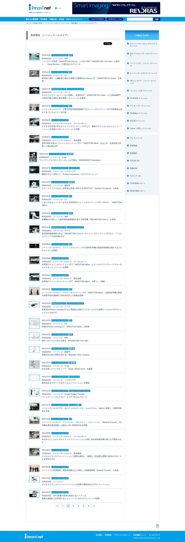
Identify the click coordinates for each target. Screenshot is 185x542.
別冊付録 (133, 168)
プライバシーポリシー (122, 535)
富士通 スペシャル (137, 121)
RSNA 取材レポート (138, 191)
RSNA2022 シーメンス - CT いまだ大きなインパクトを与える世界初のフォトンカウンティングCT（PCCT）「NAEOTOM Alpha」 (82, 202)
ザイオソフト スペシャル (140, 106)
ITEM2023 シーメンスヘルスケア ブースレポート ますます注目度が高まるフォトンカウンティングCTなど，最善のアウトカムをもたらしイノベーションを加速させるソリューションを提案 (82, 126)
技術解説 (133, 153)
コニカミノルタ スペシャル (141, 91)
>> (94, 506)
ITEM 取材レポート (138, 183)
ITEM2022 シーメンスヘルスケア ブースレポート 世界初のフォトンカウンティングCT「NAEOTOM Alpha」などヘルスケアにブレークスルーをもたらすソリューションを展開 (82, 264)
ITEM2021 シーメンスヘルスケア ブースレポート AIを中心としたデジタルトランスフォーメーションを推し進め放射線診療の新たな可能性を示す (81, 439)
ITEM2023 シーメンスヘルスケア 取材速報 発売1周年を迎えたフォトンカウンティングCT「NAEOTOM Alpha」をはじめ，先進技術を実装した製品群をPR (81, 143)
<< (57, 506)
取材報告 (43, 19)
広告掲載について (139, 535)
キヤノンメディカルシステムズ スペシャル (143, 45)
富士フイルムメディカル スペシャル (143, 55)
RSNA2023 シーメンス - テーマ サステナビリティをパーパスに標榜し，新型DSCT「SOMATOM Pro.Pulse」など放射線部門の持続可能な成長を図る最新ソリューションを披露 (81, 95)
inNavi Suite (37, 23)
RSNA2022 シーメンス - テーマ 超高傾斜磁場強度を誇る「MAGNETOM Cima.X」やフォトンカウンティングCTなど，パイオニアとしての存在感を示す (81, 233)
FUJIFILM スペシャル (138, 98)
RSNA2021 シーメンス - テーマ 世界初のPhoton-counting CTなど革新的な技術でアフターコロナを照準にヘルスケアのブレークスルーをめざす (82, 309)
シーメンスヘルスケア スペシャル (56, 23)
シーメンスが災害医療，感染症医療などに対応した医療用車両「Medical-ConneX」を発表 (80, 470)
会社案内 (99, 535)
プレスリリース (136, 138)
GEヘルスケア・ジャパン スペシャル (143, 82)
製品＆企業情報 (32, 19)
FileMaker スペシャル (138, 113)
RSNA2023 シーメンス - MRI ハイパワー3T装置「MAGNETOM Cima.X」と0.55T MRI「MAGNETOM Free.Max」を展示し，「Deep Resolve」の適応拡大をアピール (81, 61)
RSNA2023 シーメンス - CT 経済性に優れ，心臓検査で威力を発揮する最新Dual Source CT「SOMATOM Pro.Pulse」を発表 (81, 78)
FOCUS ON (134, 161)
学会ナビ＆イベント (74, 19)
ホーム (59, 8)
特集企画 (53, 19)
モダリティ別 (135, 176)
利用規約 (108, 535)
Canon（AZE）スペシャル (140, 128)
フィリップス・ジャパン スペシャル (143, 64)
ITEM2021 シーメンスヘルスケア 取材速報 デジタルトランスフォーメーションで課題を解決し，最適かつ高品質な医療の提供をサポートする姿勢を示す (81, 456)
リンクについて (154, 535)
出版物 (61, 19)
